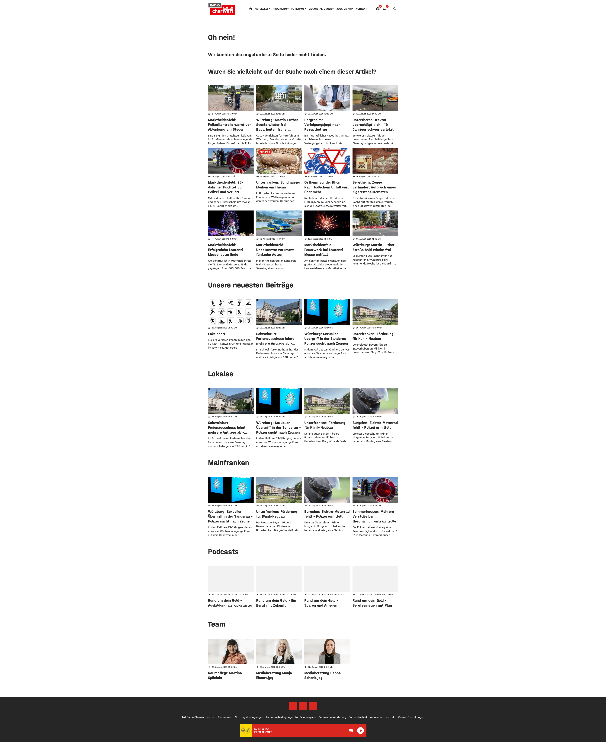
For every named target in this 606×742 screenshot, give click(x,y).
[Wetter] (389, 8)
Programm (280, 8)
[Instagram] (303, 706)
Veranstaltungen (320, 8)
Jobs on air (344, 8)
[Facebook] (293, 706)
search (395, 9)
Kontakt (361, 8)
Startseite (251, 9)
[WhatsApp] (313, 706)
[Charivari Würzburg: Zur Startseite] (222, 9)
